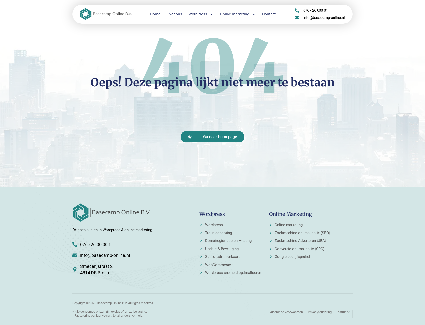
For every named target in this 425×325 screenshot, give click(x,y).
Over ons (174, 14)
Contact (269, 14)
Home (155, 14)
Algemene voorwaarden (286, 312)
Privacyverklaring (320, 312)
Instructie (343, 312)
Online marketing (234, 14)
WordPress (197, 14)
